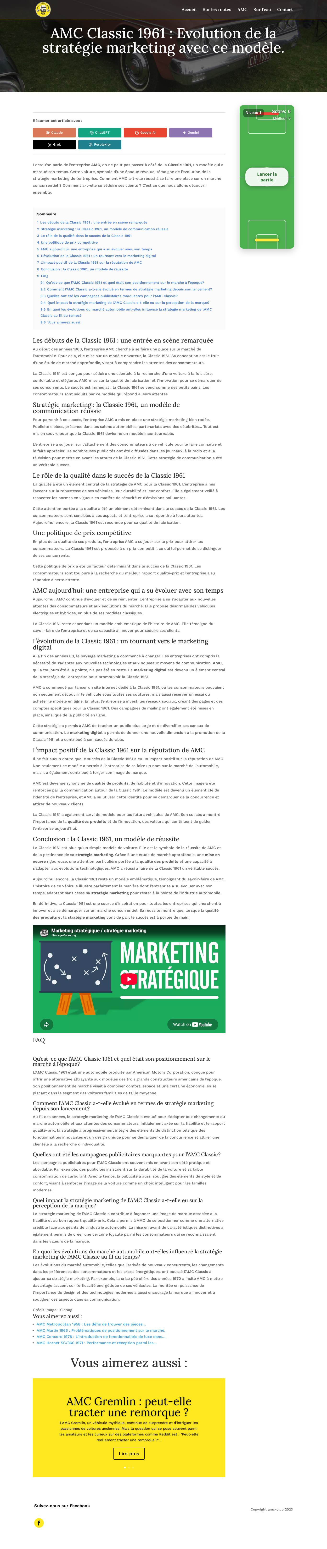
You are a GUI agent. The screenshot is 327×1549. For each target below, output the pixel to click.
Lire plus (129, 1453)
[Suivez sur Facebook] (39, 1523)
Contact (285, 10)
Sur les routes (217, 10)
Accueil (189, 10)
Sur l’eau (262, 10)
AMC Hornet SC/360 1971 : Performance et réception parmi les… (97, 1343)
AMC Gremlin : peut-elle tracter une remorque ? (129, 1406)
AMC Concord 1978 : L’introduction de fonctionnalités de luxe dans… (101, 1336)
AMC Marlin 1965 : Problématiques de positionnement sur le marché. (101, 1330)
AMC (242, 10)
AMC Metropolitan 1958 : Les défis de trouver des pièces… (91, 1324)
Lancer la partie (267, 177)
